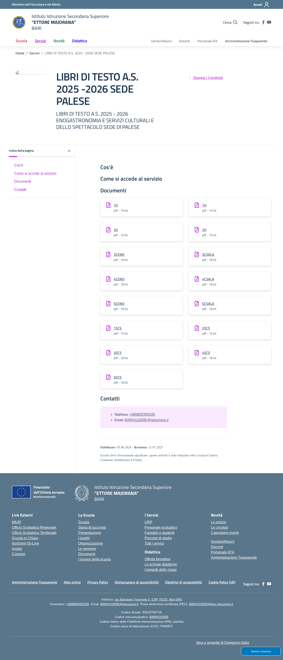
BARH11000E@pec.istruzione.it (211, 604)
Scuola (83, 522)
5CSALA (208, 303)
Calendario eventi (225, 533)
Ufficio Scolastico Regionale (34, 527)
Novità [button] (59, 41)
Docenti (184, 41)
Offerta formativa (157, 559)
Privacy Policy (97, 582)
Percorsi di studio (158, 538)
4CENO (119, 279)
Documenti (22, 181)
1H (204, 205)
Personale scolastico (161, 527)
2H (204, 229)
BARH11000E (158, 617)
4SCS (206, 352)
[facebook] (263, 22)
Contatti (20, 189)
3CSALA (208, 254)
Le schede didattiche (161, 564)
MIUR (16, 522)
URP (148, 522)
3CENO (119, 254)
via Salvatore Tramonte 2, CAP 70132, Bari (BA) (148, 599)
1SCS (118, 328)
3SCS (118, 352)
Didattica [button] (79, 41)
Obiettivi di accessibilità (183, 582)
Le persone (87, 549)
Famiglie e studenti (159, 533)
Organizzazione (90, 543)
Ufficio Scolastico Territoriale (34, 533)
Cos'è (18, 165)
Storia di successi (92, 527)
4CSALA (208, 279)
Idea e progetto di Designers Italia (222, 643)
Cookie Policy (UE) (221, 582)
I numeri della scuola (94, 559)
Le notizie (218, 522)
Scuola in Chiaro (25, 538)
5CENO (119, 303)
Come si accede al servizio (35, 173)
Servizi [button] (40, 41)
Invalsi (17, 549)
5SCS (118, 377)
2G (116, 229)
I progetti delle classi (161, 570)
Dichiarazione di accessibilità (137, 582)
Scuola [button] (21, 41)
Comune (18, 554)
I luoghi (84, 538)
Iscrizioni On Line (25, 543)
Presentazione (89, 533)
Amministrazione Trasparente (246, 41)
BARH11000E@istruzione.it (146, 420)
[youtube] (269, 22)
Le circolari (219, 527)
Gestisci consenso (261, 651)
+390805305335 (142, 414)
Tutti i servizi (154, 543)
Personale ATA (207, 41)
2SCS (206, 328)
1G (116, 205)
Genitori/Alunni (161, 41)
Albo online (72, 582)
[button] (42, 151)
